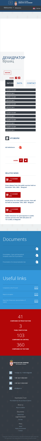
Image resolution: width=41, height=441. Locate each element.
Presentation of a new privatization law (14, 262)
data (19, 83)
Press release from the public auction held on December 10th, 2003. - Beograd (20, 186)
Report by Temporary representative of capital (14, 301)
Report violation (20, 407)
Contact (20, 430)
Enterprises (18, 8)
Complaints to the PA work (10, 288)
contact (31, 83)
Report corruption (8, 294)
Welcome (8, 7)
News (20, 426)
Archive (7, 73)
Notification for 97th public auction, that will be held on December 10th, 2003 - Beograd (20, 201)
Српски (34, 8)
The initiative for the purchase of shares (20, 400)
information (10, 83)
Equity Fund (20, 414)
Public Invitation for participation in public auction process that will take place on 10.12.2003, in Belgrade (19, 217)
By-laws (20, 419)
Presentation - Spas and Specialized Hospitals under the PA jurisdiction (13, 255)
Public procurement (20, 428)
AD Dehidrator (10, 147)
